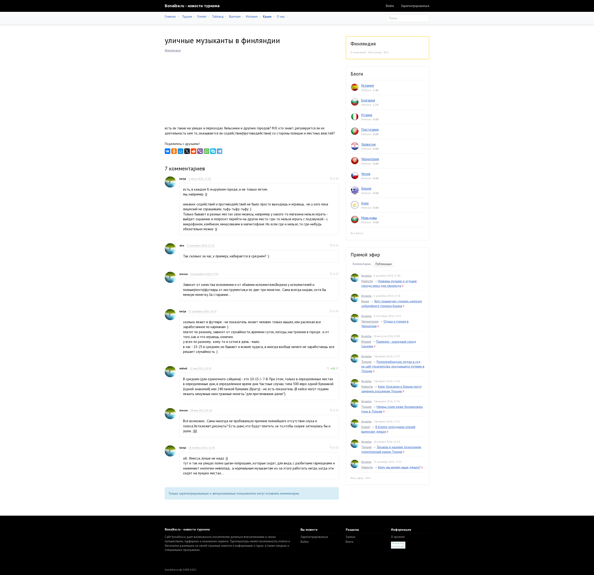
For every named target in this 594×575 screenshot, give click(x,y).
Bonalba (366, 275)
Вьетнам (235, 16)
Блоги (349, 542)
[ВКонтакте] (167, 151)
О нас (281, 16)
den (181, 245)
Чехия (365, 174)
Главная (170, 16)
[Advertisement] (252, 87)
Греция (366, 188)
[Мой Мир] (180, 151)
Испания (252, 16)
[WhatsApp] (206, 151)
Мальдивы (369, 218)
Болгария (368, 100)
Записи (350, 537)
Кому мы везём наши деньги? (399, 467)
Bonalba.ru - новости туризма (192, 5)
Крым (365, 301)
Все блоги (357, 233)
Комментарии (362, 264)
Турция (187, 16)
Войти (390, 6)
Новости (367, 281)
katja (182, 178)
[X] (187, 151)
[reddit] (193, 151)
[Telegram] (219, 151)
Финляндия (173, 50)
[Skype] (213, 151)
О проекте (398, 537)
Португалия (370, 129)
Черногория (370, 159)
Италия (366, 115)
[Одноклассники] (174, 151)
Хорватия (368, 144)
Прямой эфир (365, 255)
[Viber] (200, 151)
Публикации (383, 264)
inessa (183, 274)
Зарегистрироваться (415, 6)
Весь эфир (357, 478)
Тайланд (218, 16)
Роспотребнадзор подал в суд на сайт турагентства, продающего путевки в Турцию (392, 366)
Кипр (365, 203)
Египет (202, 16)
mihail (183, 368)
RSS (386, 52)
